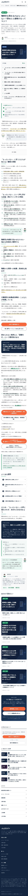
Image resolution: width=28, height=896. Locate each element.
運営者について (4, 865)
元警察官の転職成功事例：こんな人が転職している (14, 85)
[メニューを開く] (25, 2)
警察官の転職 (12, 5)
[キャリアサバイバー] (5, 2)
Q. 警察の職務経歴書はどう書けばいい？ (13, 501)
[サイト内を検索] (22, 2)
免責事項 (3, 872)
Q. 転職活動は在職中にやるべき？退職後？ (13, 496)
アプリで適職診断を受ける (14, 713)
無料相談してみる (14, 708)
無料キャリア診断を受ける (14, 736)
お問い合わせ (3, 867)
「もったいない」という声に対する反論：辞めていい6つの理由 (14, 73)
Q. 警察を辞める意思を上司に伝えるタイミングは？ (14, 485)
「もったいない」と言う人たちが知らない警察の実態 (14, 68)
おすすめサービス (14, 809)
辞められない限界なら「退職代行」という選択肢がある (14, 89)
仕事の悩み (14, 801)
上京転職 (14, 812)
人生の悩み (14, 816)
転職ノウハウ (14, 805)
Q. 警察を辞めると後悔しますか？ (12, 479)
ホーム (2, 5)
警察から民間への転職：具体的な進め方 (12, 81)
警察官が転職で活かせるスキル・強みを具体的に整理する (14, 78)
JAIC (9, 275)
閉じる (23, 63)
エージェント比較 (4, 853)
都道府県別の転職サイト (14, 790)
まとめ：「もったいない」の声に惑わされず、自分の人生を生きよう (14, 97)
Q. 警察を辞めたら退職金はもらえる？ (12, 491)
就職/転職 (7, 5)
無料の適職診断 (4, 858)
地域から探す (3, 856)
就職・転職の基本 (4, 845)
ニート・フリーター (14, 794)
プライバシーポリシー (5, 870)
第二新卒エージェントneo (17, 275)
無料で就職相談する (14, 742)
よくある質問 (7, 93)
